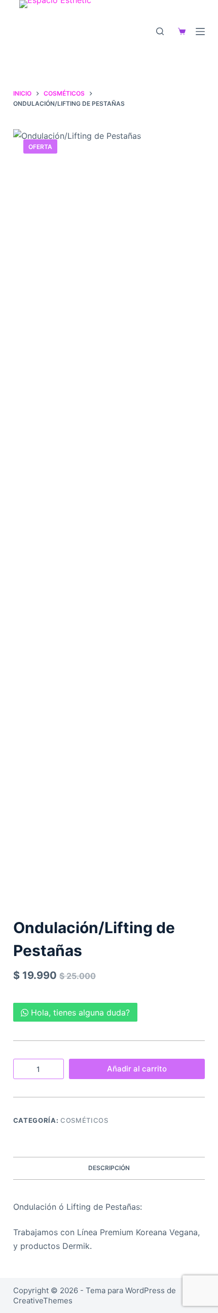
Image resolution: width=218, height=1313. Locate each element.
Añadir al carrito (137, 1068)
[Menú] (200, 31)
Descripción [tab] (109, 1168)
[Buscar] (160, 31)
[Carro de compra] (180, 31)
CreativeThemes (42, 1300)
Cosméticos (84, 1120)
